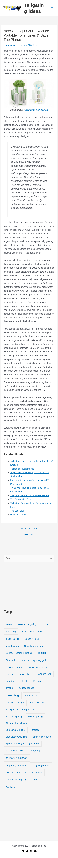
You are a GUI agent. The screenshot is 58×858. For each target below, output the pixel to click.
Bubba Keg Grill (33, 639)
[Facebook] (22, 851)
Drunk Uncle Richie (38, 667)
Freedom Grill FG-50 (16, 681)
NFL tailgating (35, 716)
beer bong (11, 631)
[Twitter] (27, 851)
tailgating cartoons (16, 765)
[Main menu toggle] (52, 8)
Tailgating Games (41, 765)
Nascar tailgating (14, 716)
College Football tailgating (19, 653)
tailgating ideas (33, 772)
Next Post (29, 534)
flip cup (9, 674)
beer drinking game (31, 631)
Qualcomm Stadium (15, 730)
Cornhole (11, 660)
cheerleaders (12, 646)
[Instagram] (31, 851)
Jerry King (12, 695)
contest (42, 652)
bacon (9, 624)
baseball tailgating (26, 624)
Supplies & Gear (15, 750)
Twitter (36, 779)
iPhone (9, 688)
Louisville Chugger (15, 702)
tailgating (35, 750)
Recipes (35, 730)
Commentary (11, 45)
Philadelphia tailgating (17, 723)
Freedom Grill (43, 674)
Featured (22, 45)
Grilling (37, 681)
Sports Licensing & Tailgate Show (22, 743)
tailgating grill (13, 772)
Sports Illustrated (42, 736)
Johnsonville (31, 695)
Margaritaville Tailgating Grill (22, 709)
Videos (11, 787)
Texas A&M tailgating (16, 779)
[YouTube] (35, 851)
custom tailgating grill (34, 660)
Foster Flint (24, 674)
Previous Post (29, 528)
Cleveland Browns (33, 646)
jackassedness (26, 688)
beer (45, 624)
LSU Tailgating (37, 702)
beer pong (12, 638)
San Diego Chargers (16, 736)
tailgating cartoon (16, 757)
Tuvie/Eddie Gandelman (36, 110)
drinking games (14, 667)
